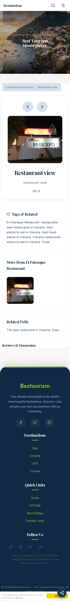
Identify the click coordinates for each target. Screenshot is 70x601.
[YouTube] (40, 547)
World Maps (35, 513)
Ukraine (35, 456)
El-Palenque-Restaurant (23, 222)
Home (35, 498)
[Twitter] (35, 422)
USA (35, 463)
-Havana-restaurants (46, 237)
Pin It (36, 191)
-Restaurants (49, 222)
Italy (35, 448)
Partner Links (35, 521)
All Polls (35, 505)
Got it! (57, 595)
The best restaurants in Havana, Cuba (33, 330)
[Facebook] (21, 422)
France (35, 471)
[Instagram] (49, 422)
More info (20, 597)
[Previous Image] (27, 106)
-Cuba (45, 242)
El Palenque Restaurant (19, 87)
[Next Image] (42, 106)
